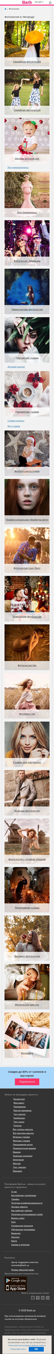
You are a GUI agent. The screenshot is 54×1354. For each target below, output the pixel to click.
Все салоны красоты (23, 1129)
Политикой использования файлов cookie (26, 1345)
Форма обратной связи (22, 1270)
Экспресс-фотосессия (27, 956)
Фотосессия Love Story (27, 568)
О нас (14, 1191)
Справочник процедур (22, 1225)
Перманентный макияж (24, 1148)
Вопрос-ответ (17, 1218)
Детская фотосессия (27, 158)
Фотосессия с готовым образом (27, 859)
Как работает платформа (23, 1195)
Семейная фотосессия (27, 110)
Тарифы (15, 1199)
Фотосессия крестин (27, 1004)
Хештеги (15, 1237)
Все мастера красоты (23, 1133)
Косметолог (19, 1099)
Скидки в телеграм (20, 1244)
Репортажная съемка (27, 907)
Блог (13, 1222)
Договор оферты (19, 1207)
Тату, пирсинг (19, 1167)
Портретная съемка (27, 358)
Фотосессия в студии (27, 471)
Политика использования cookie (27, 1214)
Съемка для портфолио (27, 762)
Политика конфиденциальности (26, 1203)
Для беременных (27, 212)
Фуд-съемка (14, 426)
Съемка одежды (16, 420)
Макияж (17, 1152)
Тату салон (19, 1122)
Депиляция (18, 1159)
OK (36, 1349)
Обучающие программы (23, 1229)
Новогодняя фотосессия (27, 616)
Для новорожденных (18, 167)
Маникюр (17, 1171)
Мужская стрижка (21, 1137)
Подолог (18, 1125)
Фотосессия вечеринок (27, 261)
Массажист (19, 1103)
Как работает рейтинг (21, 1210)
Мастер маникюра (23, 1110)
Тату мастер (20, 1114)
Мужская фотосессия (27, 810)
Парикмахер (20, 1106)
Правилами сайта (18, 1349)
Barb (27, 2)
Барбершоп (19, 1118)
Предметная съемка (27, 411)
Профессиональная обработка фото (27, 519)
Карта (14, 1241)
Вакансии (16, 1233)
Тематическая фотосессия (27, 309)
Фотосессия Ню (27, 665)
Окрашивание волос (23, 1144)
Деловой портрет (16, 366)
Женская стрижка (21, 1141)
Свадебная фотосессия (27, 61)
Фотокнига (27, 1053)
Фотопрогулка (27, 714)
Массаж (17, 1163)
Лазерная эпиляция (22, 1156)
